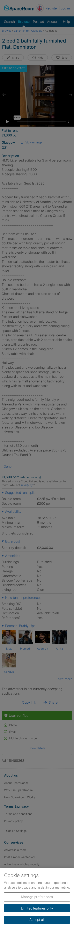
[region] (37, 898)
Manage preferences (37, 897)
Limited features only (37, 908)
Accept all (37, 920)
